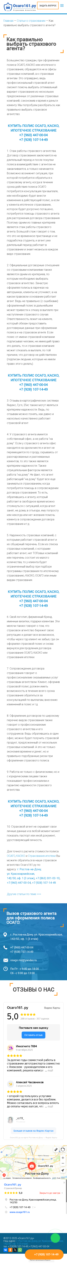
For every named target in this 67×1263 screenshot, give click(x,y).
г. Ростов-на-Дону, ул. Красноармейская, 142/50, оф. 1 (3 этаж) (24, 874)
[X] (15, 1250)
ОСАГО (11, 855)
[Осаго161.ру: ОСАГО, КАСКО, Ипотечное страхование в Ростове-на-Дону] (19, 7)
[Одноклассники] (10, 1250)
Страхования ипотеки (42, 855)
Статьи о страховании (31, 20)
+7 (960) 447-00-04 (33, 135)
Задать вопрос (48, 5)
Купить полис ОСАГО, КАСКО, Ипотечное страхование (33, 127)
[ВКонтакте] (5, 1250)
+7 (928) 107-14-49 (33, 139)
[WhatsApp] (20, 1250)
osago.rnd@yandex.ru (23, 960)
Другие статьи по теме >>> (24, 894)
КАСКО (20, 855)
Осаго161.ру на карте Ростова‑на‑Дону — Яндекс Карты (33, 1138)
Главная (8, 20)
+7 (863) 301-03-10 (48, 878)
